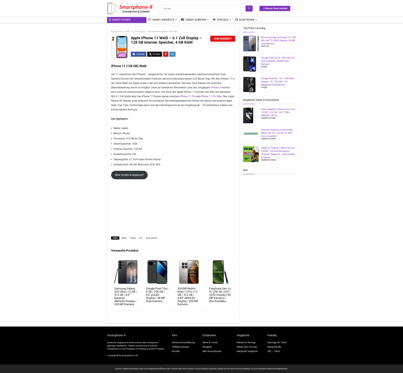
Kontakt (176, 351)
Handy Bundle (274, 347)
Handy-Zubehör (195, 19)
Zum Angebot (223, 38)
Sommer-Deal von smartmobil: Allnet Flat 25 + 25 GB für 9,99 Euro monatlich (277, 133)
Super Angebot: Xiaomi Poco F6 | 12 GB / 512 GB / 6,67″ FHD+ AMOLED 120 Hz (278, 112)
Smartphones (121, 19)
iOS (140, 238)
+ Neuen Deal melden (275, 8)
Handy (133, 238)
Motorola (265, 46)
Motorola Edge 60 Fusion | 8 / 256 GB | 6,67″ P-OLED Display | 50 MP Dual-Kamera (278, 40)
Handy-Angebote (163, 19)
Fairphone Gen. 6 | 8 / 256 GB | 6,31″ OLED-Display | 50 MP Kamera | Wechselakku (220, 295)
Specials (222, 19)
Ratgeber (207, 347)
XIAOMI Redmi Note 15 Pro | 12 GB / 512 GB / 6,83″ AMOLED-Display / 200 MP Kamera (188, 296)
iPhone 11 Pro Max (211, 96)
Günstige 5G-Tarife (277, 342)
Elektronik (246, 19)
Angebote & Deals (268, 118)
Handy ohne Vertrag (247, 347)
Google (264, 67)
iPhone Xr (216, 87)
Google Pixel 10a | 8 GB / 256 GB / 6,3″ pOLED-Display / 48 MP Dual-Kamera (157, 295)
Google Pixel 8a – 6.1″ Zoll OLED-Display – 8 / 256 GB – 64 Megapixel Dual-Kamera (278, 81)
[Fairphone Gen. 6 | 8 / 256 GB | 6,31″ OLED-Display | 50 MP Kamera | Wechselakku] (220, 272)
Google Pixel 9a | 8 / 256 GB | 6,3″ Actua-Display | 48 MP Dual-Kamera (278, 61)
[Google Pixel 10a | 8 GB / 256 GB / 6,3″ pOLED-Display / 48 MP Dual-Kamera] (157, 272)
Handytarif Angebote (247, 351)
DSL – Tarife (273, 351)
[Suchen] (249, 8)
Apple (123, 238)
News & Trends (210, 342)
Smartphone (151, 238)
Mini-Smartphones (212, 351)
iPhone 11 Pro (188, 96)
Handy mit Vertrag (246, 342)
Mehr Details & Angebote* (129, 174)
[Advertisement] (173, 213)
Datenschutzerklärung (183, 342)
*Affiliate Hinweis (180, 347)
